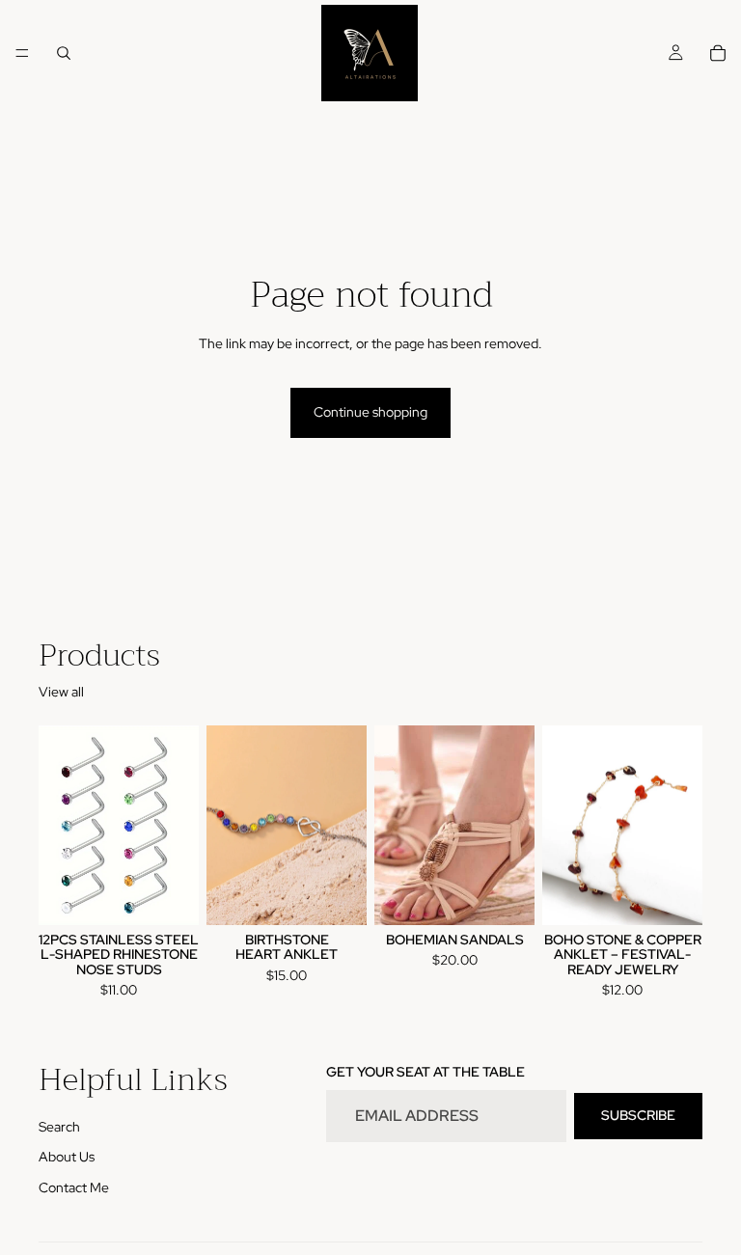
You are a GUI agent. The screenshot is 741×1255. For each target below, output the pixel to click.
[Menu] (22, 53)
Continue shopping (370, 412)
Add (185, 894)
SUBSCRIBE (638, 1116)
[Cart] (718, 53)
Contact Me (74, 1187)
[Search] (63, 53)
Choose (353, 894)
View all (61, 691)
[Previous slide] (60, 825)
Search (59, 1126)
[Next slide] (177, 825)
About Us (67, 1157)
